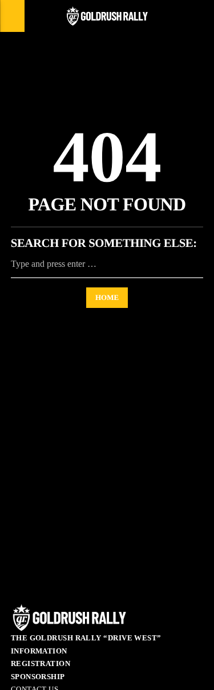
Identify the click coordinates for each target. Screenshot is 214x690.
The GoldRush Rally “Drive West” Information (86, 644)
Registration (40, 663)
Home (107, 297)
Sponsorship (38, 676)
